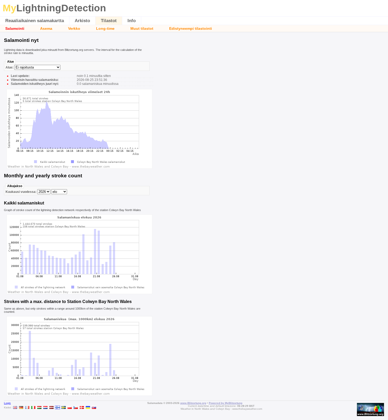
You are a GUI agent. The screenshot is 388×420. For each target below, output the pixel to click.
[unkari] (39, 407)
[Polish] (69, 407)
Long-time (105, 28)
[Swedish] (63, 407)
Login (7, 403)
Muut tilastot (141, 28)
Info (131, 20)
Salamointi (14, 28)
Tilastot (109, 20)
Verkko (74, 28)
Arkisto (82, 20)
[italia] (33, 407)
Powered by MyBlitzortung (225, 403)
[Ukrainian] (88, 407)
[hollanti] (45, 407)
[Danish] (81, 407)
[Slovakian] (94, 407)
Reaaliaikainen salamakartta (34, 20)
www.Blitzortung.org (193, 403)
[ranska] (27, 407)
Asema (46, 28)
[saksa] (21, 407)
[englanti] (15, 407)
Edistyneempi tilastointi (190, 28)
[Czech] (75, 407)
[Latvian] (51, 407)
